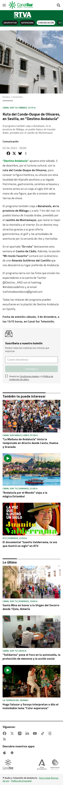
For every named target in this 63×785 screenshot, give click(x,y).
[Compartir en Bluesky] (20, 153)
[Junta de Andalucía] (41, 765)
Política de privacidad (21, 780)
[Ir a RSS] (5, 739)
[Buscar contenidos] (58, 5)
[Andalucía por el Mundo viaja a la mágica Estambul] (31, 469)
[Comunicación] (23, 15)
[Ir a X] (12, 733)
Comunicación (46, 22)
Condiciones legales (29, 376)
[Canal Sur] (21, 5)
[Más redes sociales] (26, 153)
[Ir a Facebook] (5, 733)
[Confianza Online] (55, 765)
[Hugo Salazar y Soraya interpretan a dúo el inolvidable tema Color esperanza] (31, 681)
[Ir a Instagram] (20, 733)
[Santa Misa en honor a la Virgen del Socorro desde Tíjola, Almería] (31, 582)
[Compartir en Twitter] (14, 153)
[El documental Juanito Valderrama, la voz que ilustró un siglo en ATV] (31, 519)
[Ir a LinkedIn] (28, 733)
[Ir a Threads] (50, 733)
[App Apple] (5, 753)
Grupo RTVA (10, 22)
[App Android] (12, 753)
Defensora (27, 22)
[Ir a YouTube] (35, 733)
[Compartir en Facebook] (8, 153)
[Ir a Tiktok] (43, 733)
